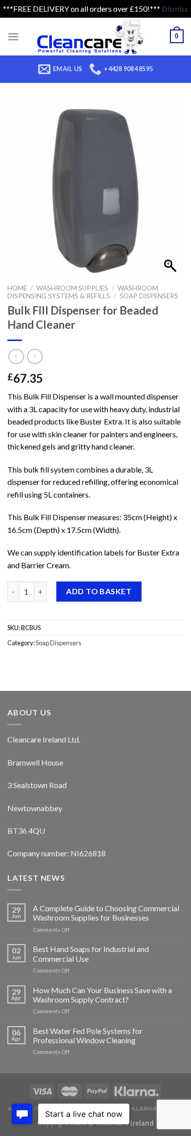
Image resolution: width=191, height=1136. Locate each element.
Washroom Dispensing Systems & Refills (82, 292)
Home (17, 288)
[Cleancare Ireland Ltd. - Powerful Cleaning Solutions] (94, 36)
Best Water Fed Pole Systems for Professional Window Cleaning (88, 1035)
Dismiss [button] (175, 8)
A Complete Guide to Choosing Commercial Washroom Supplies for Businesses (106, 912)
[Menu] (13, 37)
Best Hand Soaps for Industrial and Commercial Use (91, 953)
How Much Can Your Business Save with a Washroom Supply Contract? (102, 994)
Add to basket (98, 591)
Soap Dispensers (148, 296)
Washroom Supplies (72, 288)
